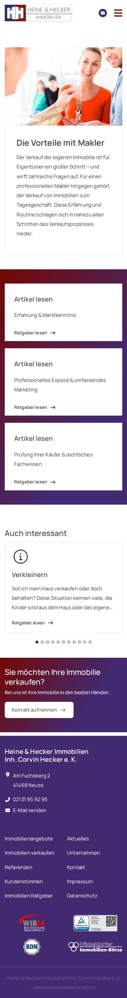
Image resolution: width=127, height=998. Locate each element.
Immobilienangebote (29, 838)
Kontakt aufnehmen (34, 710)
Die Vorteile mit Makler (61, 142)
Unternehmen (83, 852)
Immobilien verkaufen (29, 852)
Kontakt (76, 867)
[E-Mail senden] (103, 13)
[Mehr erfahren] (32, 923)
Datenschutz (82, 895)
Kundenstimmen (24, 881)
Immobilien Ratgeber (29, 895)
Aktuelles (78, 838)
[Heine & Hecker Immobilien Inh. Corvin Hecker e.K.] (38, 13)
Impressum (80, 881)
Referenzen (18, 867)
